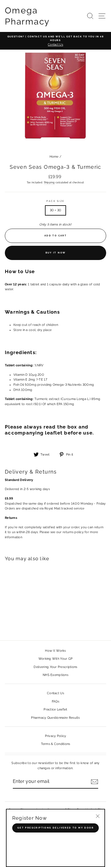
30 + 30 (55, 210)
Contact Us (55, 693)
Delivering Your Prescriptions (55, 667)
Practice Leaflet (55, 709)
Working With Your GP (55, 659)
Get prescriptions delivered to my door (55, 827)
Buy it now (56, 252)
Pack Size (55, 201)
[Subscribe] (94, 781)
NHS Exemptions (55, 675)
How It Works (55, 651)
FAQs (55, 701)
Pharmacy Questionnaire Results (55, 718)
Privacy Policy (55, 736)
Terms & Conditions (55, 744)
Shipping (49, 182)
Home (54, 157)
